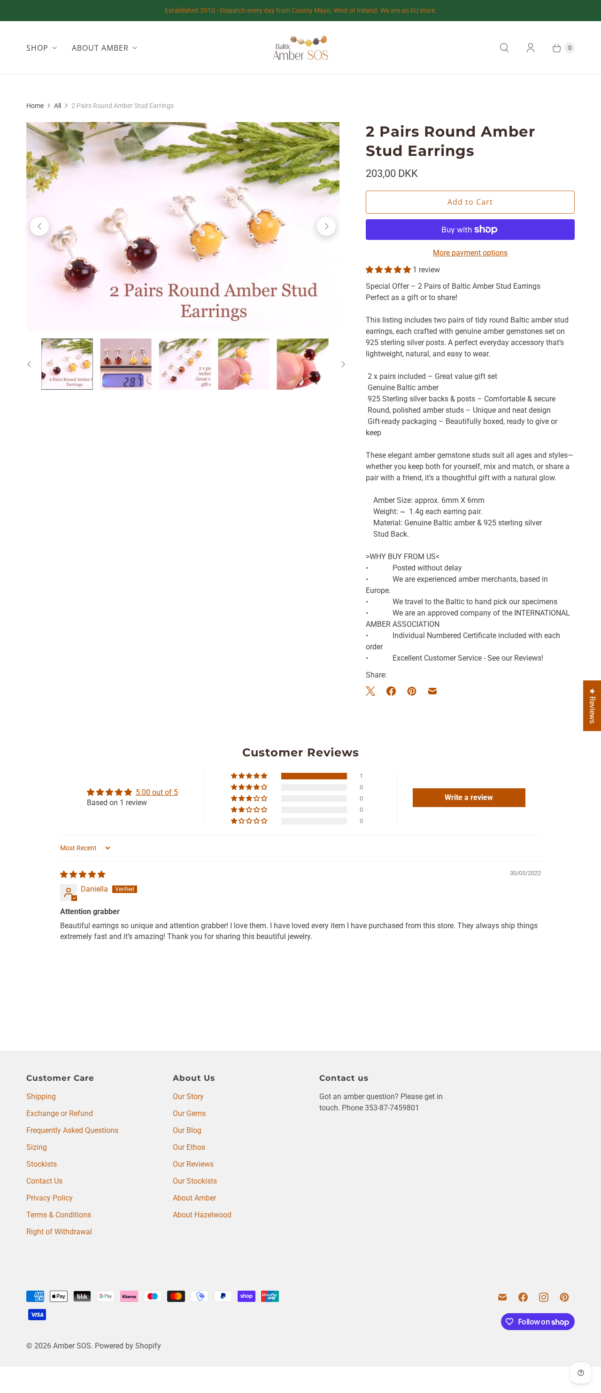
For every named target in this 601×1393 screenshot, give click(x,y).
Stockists (41, 1164)
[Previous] (39, 226)
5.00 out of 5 (157, 792)
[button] (389, 269)
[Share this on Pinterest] (411, 691)
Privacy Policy (49, 1197)
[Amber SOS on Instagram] (543, 1297)
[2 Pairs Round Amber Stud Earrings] (182, 226)
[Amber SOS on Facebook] (523, 1297)
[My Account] (530, 48)
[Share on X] (373, 691)
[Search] (504, 48)
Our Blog (187, 1130)
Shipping (41, 1096)
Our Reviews (193, 1164)
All (57, 105)
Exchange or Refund (59, 1113)
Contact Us (44, 1181)
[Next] (326, 226)
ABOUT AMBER (100, 48)
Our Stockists (195, 1181)
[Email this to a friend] (432, 691)
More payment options (470, 252)
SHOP (37, 48)
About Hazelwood (202, 1214)
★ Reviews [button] (592, 705)
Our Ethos (189, 1147)
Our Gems (189, 1113)
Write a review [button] (469, 797)
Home (35, 105)
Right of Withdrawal (59, 1231)
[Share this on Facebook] (391, 691)
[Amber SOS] (300, 48)
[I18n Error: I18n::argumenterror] (66, 364)
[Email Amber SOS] (502, 1297)
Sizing (36, 1147)
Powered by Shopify (128, 1345)
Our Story (188, 1096)
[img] (82, 874)
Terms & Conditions (58, 1214)
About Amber (194, 1197)
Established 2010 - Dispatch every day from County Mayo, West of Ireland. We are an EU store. (301, 10)
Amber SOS (72, 1345)
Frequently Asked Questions (72, 1130)
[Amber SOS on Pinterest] (564, 1297)
